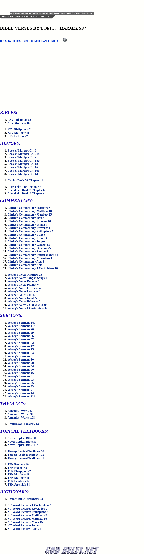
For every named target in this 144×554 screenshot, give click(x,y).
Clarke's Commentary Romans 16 (29, 221)
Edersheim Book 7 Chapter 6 (26, 190)
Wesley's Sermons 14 (21, 393)
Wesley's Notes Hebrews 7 (24, 301)
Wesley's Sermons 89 (21, 332)
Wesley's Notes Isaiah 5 (22, 298)
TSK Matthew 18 (18, 474)
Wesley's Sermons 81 (21, 356)
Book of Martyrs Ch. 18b (24, 160)
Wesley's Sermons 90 (21, 329)
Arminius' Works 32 (20, 414)
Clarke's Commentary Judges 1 (28, 241)
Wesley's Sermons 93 (21, 352)
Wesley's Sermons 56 (21, 336)
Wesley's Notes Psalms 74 (23, 284)
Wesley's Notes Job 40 (21, 294)
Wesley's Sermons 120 (21, 346)
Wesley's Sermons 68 (21, 362)
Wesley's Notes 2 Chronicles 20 (27, 304)
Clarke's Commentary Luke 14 (27, 238)
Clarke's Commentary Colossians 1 (30, 258)
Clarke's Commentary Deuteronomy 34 (33, 254)
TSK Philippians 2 (19, 471)
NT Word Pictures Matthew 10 (27, 518)
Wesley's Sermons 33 (21, 379)
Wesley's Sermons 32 (21, 342)
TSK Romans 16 (18, 464)
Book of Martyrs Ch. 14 (23, 174)
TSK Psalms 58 (17, 467)
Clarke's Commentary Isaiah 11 (28, 217)
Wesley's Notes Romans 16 (24, 281)
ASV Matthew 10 (19, 123)
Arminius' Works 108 (21, 417)
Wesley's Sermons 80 (21, 359)
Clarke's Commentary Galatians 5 (29, 248)
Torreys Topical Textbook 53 (26, 451)
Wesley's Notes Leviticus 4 (24, 288)
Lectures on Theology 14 (23, 423)
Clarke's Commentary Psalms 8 (28, 224)
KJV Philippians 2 (19, 129)
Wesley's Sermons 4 (20, 376)
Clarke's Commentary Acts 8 (26, 261)
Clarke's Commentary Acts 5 (26, 264)
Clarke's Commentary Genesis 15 (29, 244)
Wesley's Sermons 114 (21, 396)
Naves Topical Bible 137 (23, 445)
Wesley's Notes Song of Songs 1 (27, 278)
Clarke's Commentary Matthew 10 (30, 211)
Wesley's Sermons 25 (21, 383)
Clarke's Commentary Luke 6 (27, 234)
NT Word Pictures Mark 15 (25, 522)
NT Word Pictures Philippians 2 (28, 512)
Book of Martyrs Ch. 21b (24, 153)
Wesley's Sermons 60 (21, 369)
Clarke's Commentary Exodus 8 (28, 251)
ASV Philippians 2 (19, 119)
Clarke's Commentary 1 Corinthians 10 (33, 268)
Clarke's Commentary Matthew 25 (30, 214)
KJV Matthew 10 (18, 132)
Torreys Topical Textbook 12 (26, 454)
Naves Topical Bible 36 (22, 441)
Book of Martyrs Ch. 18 (23, 164)
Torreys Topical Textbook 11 (26, 458)
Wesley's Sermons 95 (21, 349)
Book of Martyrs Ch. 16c (23, 170)
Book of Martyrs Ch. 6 (22, 150)
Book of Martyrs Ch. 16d (24, 167)
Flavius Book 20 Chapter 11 (25, 180)
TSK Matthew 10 (18, 477)
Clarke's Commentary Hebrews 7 (29, 207)
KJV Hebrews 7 (18, 136)
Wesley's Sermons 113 (21, 325)
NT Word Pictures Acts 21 (24, 528)
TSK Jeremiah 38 (19, 484)
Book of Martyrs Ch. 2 (22, 157)
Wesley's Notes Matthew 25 (25, 274)
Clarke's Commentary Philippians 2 (30, 231)
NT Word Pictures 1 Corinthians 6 (29, 505)
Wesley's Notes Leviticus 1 (24, 291)
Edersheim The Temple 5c (24, 186)
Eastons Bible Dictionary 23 (25, 498)
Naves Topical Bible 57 (22, 438)
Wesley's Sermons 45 (21, 372)
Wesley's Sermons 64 (21, 366)
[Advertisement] (53, 5)
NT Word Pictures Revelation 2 (27, 508)
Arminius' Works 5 (20, 410)
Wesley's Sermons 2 (20, 389)
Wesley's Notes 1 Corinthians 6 (27, 308)
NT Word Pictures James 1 (25, 525)
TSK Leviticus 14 (18, 481)
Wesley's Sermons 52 (21, 339)
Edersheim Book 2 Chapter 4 (26, 193)
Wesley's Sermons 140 (21, 322)
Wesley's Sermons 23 (21, 386)
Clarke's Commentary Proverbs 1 (29, 228)
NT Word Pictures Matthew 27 (27, 515)
